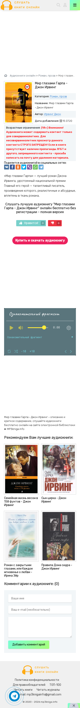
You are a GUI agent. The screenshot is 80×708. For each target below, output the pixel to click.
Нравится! (34, 223)
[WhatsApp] (35, 167)
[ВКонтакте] (6, 167)
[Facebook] (12, 167)
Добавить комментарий (28, 644)
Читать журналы (48, 690)
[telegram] (41, 167)
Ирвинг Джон (52, 114)
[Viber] (29, 167)
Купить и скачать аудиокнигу (40, 240)
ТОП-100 (55, 685)
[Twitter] (23, 167)
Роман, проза (58, 96)
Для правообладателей (29, 685)
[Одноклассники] (18, 167)
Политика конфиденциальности (37, 680)
